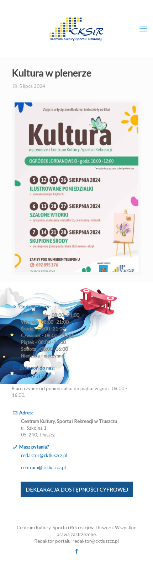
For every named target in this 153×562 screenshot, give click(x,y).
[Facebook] (76, 551)
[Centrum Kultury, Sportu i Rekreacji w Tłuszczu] (76, 28)
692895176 (34, 376)
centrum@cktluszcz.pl (43, 467)
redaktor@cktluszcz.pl (44, 455)
